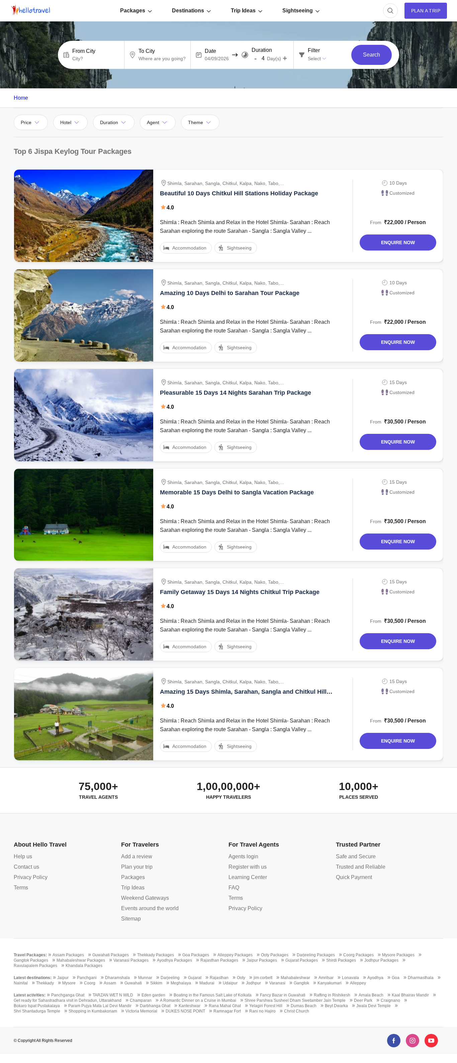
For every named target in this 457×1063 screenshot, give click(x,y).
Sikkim (156, 983)
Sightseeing (297, 10)
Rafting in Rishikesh (332, 995)
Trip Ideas (243, 10)
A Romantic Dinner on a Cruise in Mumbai (198, 1000)
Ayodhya (375, 978)
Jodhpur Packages (381, 960)
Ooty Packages (274, 955)
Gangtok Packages (31, 960)
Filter (314, 50)
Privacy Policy (31, 877)
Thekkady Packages (155, 955)
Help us (23, 856)
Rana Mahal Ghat (225, 1006)
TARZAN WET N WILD (113, 995)
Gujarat (194, 978)
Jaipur (63, 978)
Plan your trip (137, 867)
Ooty (241, 978)
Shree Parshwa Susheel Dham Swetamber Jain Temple (295, 1000)
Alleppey (358, 983)
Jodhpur (253, 983)
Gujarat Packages (301, 960)
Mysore (69, 983)
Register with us (248, 867)
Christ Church (296, 1011)
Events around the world (150, 908)
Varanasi (277, 983)
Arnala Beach (371, 995)
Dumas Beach (303, 1006)
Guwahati (133, 983)
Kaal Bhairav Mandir (410, 995)
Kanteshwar (189, 1006)
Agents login (243, 856)
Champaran (141, 1000)
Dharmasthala (421, 978)
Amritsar (326, 978)
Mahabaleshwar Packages (81, 960)
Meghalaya (181, 983)
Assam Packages (68, 955)
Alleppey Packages (235, 955)
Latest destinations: (33, 978)
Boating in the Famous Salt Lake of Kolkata (213, 995)
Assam (110, 983)
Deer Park (363, 1000)
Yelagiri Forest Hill (265, 1006)
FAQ (234, 887)
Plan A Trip (425, 10)
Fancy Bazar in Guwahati (282, 995)
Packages (132, 10)
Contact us (26, 867)
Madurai (206, 983)
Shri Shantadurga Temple (37, 1011)
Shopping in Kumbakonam (93, 1011)
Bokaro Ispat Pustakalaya (37, 1006)
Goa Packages (195, 955)
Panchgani (87, 978)
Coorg (89, 983)
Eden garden (153, 995)
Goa (395, 978)
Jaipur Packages (262, 960)
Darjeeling (170, 978)
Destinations (188, 10)
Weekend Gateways (145, 898)
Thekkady (45, 983)
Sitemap (131, 919)
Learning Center (248, 877)
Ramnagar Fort (227, 1011)
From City (83, 51)
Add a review (136, 856)
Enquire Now (398, 242)
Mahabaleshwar (295, 978)
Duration (262, 50)
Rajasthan (219, 978)
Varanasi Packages (131, 960)
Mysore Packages (398, 955)
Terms (21, 887)
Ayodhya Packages (174, 960)
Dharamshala (117, 978)
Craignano (390, 1000)
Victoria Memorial (141, 1011)
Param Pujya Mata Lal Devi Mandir (99, 1006)
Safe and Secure (356, 856)
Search (371, 55)
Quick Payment (354, 877)
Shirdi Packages (341, 960)
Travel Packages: (30, 955)
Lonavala (350, 978)
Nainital (21, 983)
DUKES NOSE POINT (185, 1011)
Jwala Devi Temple (373, 1006)
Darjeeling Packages (316, 955)
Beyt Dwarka (336, 1006)
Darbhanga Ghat (155, 1006)
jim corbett (263, 978)
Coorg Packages (358, 955)
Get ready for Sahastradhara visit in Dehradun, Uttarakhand (67, 1000)
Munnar (145, 978)
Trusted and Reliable (360, 867)
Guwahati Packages (110, 955)
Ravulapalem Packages (35, 966)
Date (210, 51)
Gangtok (301, 983)
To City (147, 51)
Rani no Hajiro (262, 1011)
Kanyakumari (329, 983)
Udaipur (230, 983)
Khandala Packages (84, 966)
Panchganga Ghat (67, 995)
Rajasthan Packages (219, 960)
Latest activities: (29, 995)
